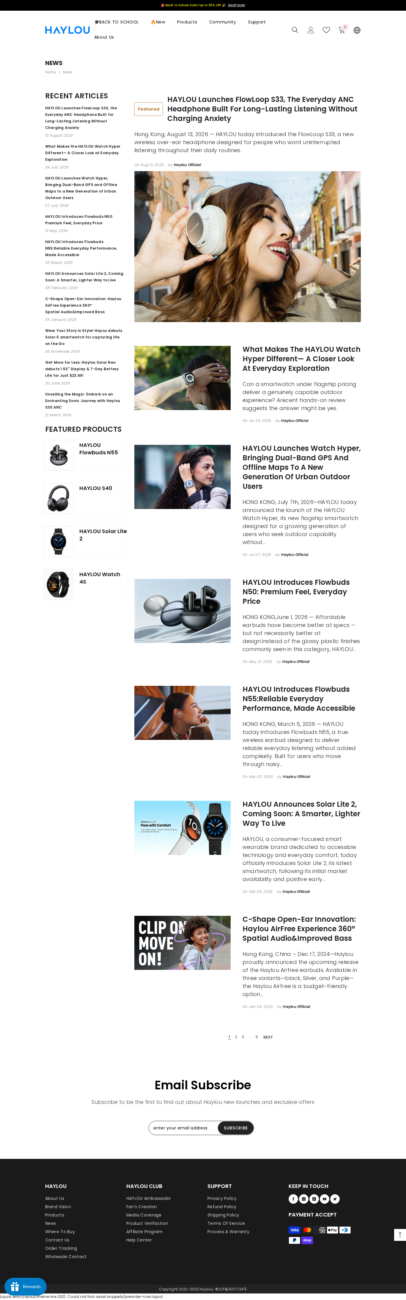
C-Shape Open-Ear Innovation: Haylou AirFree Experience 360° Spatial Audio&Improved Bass (299, 929)
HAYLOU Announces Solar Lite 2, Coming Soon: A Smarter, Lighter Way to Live (301, 814)
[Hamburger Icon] (357, 30)
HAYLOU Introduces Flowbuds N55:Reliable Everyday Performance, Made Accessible (299, 699)
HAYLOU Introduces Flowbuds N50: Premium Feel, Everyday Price (296, 592)
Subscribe (236, 1128)
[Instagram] (304, 1199)
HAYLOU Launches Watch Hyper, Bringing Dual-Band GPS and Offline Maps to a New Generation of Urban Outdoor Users (302, 467)
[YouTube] (324, 1199)
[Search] (295, 30)
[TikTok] (314, 1199)
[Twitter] (335, 1199)
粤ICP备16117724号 (231, 1289)
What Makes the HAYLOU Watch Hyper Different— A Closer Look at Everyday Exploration (302, 359)
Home (50, 72)
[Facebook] (293, 1199)
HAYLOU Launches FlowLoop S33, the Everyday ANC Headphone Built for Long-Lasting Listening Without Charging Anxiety (248, 109)
